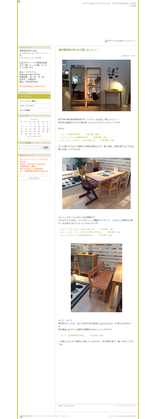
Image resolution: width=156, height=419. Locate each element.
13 (22, 129)
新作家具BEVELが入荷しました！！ (79, 49)
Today (34, 136)
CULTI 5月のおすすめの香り (33, 164)
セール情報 (25, 110)
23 (34, 131)
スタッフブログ (27, 105)
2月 (28, 136)
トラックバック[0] (120, 405)
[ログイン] (113, 416)
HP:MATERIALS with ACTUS (32, 86)
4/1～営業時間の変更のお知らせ (34, 171)
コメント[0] (131, 405)
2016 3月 (34, 119)
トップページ (26, 96)
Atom (37, 178)
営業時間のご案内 (28, 166)
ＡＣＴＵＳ (42, 53)
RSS (31, 178)
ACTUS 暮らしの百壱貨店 (31, 169)
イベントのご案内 (28, 101)
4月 (40, 136)
